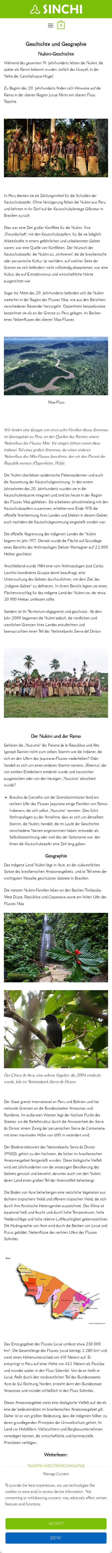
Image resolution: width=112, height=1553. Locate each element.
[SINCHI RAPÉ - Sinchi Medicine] (56, 9)
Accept (56, 1524)
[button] (50, 25)
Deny (56, 1538)
